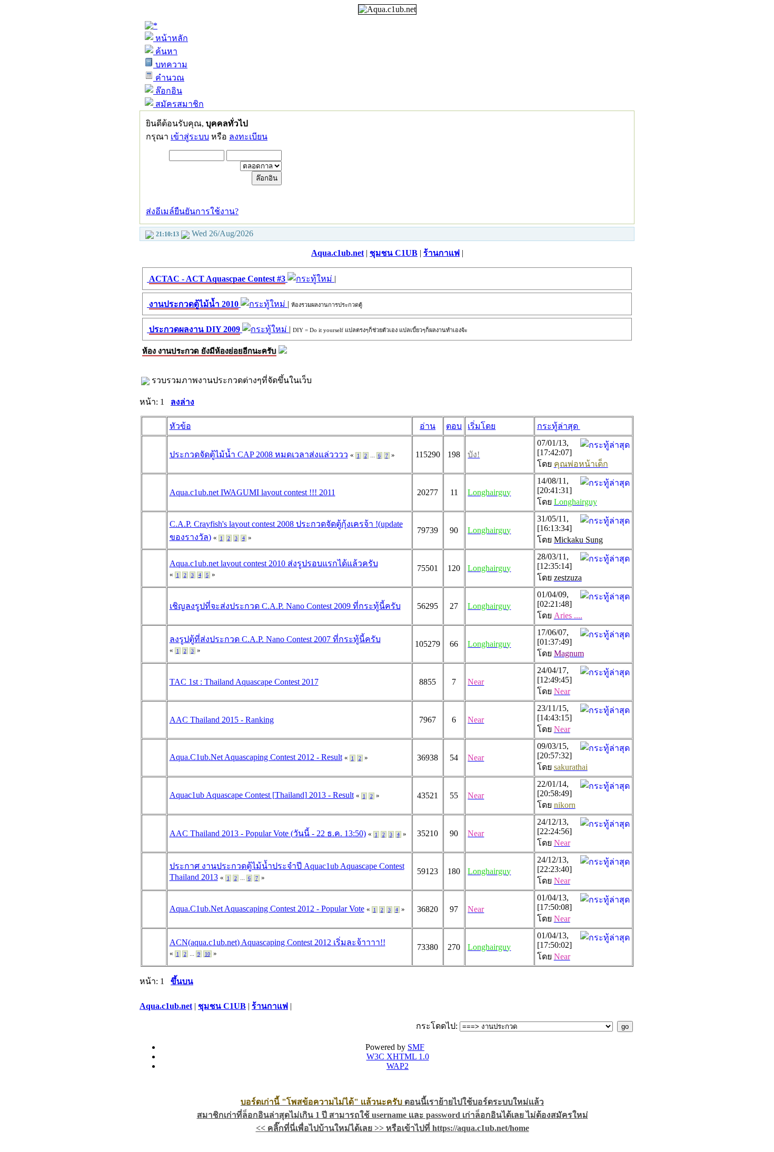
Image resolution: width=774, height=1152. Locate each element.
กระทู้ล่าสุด (558, 426)
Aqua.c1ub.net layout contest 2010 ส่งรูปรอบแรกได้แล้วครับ (274, 563)
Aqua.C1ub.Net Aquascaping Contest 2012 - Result (256, 757)
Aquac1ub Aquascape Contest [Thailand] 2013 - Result (262, 794)
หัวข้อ (180, 426)
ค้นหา (165, 51)
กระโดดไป (435, 1025)
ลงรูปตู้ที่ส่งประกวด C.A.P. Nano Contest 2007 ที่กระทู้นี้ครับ (275, 639)
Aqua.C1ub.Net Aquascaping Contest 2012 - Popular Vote (267, 908)
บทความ (170, 64)
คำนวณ (168, 77)
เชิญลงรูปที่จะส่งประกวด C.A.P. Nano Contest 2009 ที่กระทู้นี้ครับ (285, 606)
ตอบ (454, 426)
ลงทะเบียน (248, 136)
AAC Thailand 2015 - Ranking (222, 719)
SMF (416, 1047)
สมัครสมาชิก (178, 103)
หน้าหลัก (170, 38)
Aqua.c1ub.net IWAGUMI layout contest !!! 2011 (252, 492)
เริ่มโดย (481, 426)
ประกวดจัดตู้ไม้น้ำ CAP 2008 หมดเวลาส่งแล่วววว (259, 454)
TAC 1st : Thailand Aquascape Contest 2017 (244, 681)
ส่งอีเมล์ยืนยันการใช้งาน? (192, 211)
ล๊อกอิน (167, 90)
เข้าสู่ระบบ (190, 136)
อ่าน (427, 426)
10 (207, 954)
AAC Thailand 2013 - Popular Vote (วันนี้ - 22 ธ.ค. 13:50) (268, 833)
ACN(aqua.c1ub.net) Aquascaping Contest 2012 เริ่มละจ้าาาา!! (277, 942)
